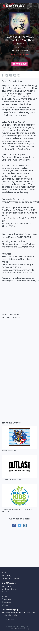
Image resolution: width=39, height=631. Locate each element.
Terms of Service (15, 629)
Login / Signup (6, 586)
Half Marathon (24, 54)
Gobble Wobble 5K (9, 451)
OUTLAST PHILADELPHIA (11, 480)
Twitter (6, 605)
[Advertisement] (19, 297)
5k (18, 54)
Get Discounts (9, 620)
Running (12, 54)
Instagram (7, 602)
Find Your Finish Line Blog (10, 578)
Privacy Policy (25, 629)
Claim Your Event (7, 592)
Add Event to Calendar (9, 589)
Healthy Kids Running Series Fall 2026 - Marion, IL (17, 510)
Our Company (6, 576)
